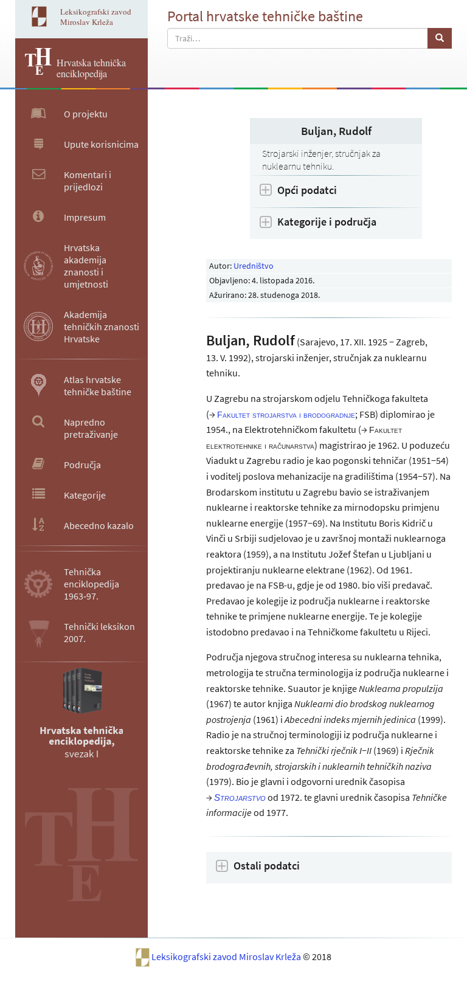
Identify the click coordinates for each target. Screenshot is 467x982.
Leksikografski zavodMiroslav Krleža (95, 16)
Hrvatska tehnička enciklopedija (91, 68)
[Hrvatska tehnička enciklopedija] (33, 71)
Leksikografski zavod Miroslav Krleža (227, 956)
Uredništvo (254, 265)
